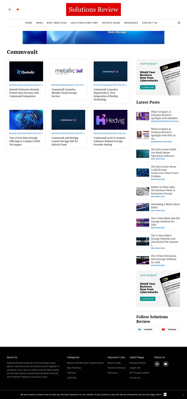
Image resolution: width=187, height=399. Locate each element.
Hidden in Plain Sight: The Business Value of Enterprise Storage (163, 190)
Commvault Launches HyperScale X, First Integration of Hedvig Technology (106, 94)
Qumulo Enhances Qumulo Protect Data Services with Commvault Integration (24, 93)
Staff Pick (72, 377)
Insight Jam (135, 367)
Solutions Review (138, 362)
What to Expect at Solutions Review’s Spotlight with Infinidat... (165, 115)
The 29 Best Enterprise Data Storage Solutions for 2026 (163, 259)
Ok (165, 394)
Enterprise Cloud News (161, 141)
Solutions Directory (84, 22)
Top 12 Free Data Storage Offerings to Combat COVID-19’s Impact (25, 141)
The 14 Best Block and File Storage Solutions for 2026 (165, 221)
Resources (131, 22)
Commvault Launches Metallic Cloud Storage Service (64, 93)
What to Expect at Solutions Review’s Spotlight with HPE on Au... (163, 133)
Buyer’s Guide (111, 22)
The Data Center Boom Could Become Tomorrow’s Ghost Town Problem (164, 171)
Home (28, 22)
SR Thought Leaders (139, 372)
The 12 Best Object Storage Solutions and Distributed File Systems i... (164, 240)
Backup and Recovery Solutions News (26, 85)
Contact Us (149, 22)
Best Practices (57, 22)
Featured (71, 372)
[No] (183, 394)
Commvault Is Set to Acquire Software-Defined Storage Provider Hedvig (109, 141)
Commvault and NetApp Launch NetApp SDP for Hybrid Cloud (65, 141)
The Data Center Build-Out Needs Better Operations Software (163, 152)
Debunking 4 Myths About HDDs (165, 206)
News (39, 22)
